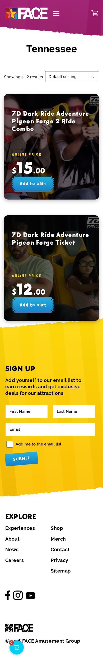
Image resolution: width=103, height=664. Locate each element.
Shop (57, 528)
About (12, 539)
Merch (58, 539)
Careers (14, 560)
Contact (60, 549)
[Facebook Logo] (8, 595)
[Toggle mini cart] (94, 13)
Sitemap (61, 571)
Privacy (59, 560)
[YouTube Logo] (31, 595)
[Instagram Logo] (18, 595)
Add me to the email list (39, 444)
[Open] (56, 13)
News (12, 549)
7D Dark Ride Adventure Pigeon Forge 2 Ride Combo (50, 121)
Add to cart (33, 184)
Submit (21, 458)
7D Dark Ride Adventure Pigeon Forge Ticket (50, 238)
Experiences (20, 528)
